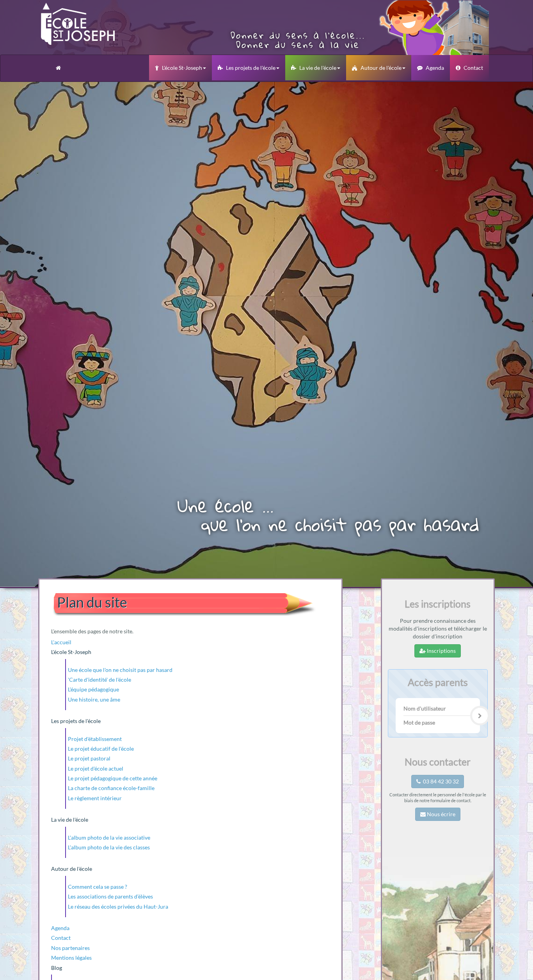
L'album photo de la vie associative (109, 837)
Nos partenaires (70, 948)
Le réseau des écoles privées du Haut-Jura (118, 906)
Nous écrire (440, 814)
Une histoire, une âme (94, 699)
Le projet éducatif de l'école (101, 748)
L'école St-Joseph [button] (182, 67)
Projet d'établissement (95, 738)
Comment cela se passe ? (97, 886)
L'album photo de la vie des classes (109, 847)
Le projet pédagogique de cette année (112, 778)
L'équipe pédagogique (93, 689)
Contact (473, 67)
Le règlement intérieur (95, 798)
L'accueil (61, 642)
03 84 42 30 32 (440, 781)
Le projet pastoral (89, 758)
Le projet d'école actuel (95, 768)
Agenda (435, 67)
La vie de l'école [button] (317, 67)
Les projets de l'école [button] (250, 67)
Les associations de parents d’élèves (110, 896)
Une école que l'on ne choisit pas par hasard (120, 669)
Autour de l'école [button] (381, 67)
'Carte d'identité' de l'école (99, 679)
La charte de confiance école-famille (111, 788)
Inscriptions (441, 650)
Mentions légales (71, 957)
